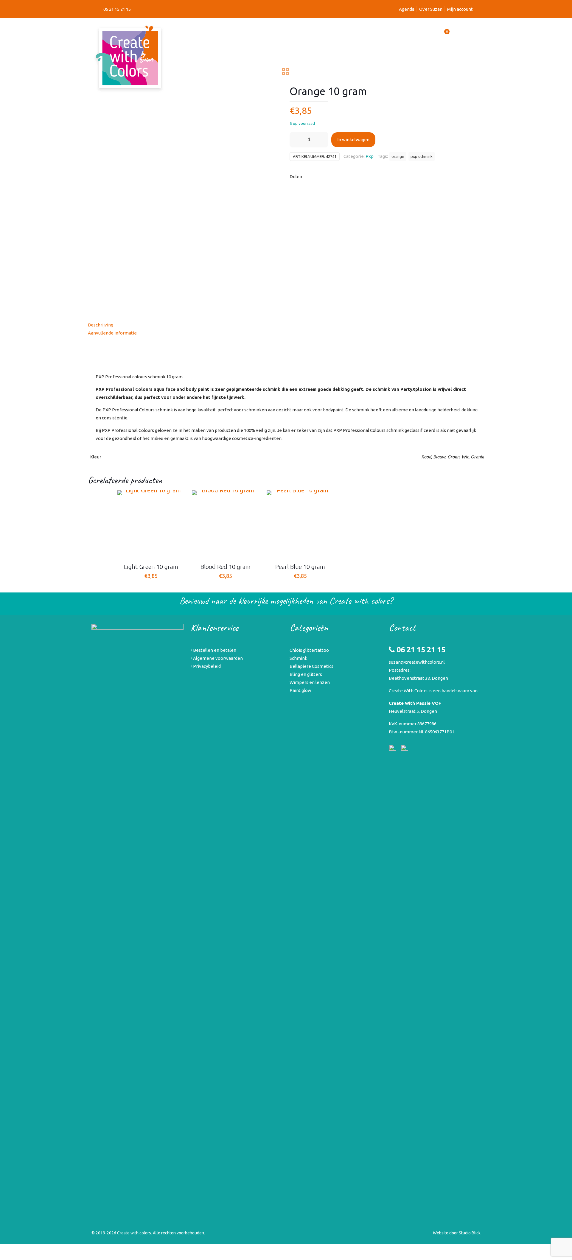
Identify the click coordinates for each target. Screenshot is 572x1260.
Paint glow (300, 690)
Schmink (298, 658)
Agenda (406, 9)
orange (397, 156)
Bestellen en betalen (214, 650)
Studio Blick (470, 1233)
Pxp (370, 156)
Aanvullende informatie (112, 332)
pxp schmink (422, 156)
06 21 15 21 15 (117, 9)
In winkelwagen (353, 139)
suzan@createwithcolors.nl (417, 662)
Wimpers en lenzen (310, 682)
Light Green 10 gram (151, 566)
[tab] (286, 325)
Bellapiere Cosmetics (311, 666)
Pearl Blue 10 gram (300, 566)
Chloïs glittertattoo (309, 650)
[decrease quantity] (296, 139)
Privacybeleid (206, 666)
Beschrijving (100, 324)
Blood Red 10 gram (225, 566)
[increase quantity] (321, 139)
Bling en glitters (306, 674)
